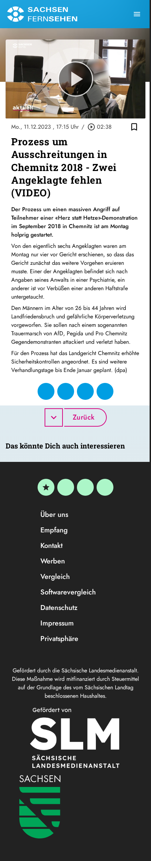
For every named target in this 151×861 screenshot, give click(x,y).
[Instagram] (85, 487)
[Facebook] (65, 487)
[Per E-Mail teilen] (105, 391)
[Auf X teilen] (65, 391)
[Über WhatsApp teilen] (85, 391)
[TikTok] (105, 487)
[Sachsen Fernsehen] (42, 14)
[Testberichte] (46, 487)
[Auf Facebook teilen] (46, 391)
